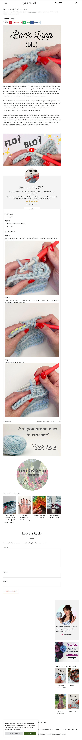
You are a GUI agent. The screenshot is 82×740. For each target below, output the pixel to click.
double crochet (34, 93)
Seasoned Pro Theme (57, 734)
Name (5, 572)
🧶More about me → (67, 634)
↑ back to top (41, 722)
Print (31, 208)
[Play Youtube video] (32, 150)
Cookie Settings (14, 733)
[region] (20, 728)
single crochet (11, 93)
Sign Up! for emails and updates (54, 729)
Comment (6, 548)
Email (5, 581)
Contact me (73, 729)
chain (4, 93)
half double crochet (23, 93)
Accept (30, 733)
